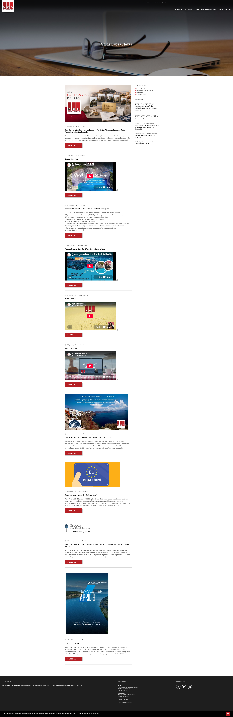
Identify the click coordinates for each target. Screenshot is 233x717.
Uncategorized (92, 434)
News (221, 9)
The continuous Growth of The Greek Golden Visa (85, 249)
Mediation (200, 9)
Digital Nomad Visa (72, 299)
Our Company (189, 9)
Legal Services (211, 9)
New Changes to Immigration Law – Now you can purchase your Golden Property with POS (98, 545)
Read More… (71, 145)
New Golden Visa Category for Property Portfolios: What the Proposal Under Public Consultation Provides (95, 131)
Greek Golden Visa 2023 (142, 144)
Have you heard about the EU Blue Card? (81, 495)
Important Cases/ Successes (145, 91)
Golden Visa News (80, 126)
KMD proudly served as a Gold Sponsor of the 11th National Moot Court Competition (147, 127)
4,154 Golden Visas (72, 643)
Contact (228, 9)
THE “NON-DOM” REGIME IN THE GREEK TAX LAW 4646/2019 (89, 437)
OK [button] (228, 713)
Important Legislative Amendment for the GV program (87, 209)
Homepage (178, 9)
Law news (139, 92)
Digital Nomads (71, 348)
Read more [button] (95, 713)
